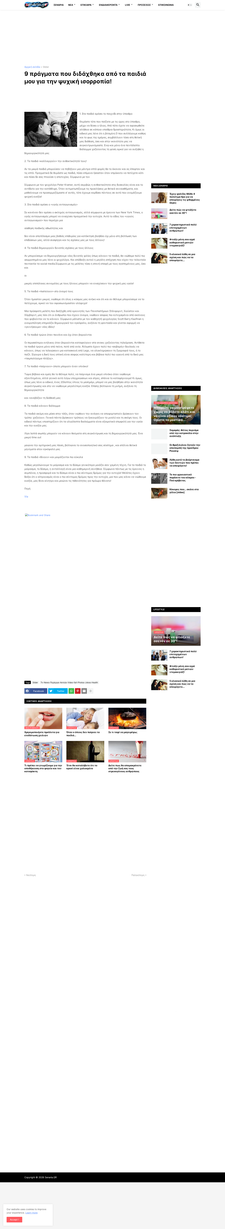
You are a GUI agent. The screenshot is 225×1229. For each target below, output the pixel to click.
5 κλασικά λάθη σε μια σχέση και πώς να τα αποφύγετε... (182, 257)
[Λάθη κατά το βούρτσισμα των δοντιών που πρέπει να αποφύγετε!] (159, 463)
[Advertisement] (112, 38)
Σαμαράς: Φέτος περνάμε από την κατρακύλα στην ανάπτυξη (184, 433)
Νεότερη (31, 875)
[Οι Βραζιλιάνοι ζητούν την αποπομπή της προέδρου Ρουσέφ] (159, 448)
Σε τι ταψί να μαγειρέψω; (122, 732)
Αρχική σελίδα (32, 67)
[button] (190, 5)
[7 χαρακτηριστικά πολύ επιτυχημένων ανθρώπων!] (159, 228)
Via (26, 496)
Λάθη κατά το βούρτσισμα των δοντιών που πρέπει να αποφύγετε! (184, 462)
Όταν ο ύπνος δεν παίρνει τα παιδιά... (83, 734)
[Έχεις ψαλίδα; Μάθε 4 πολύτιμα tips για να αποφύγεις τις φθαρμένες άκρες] (159, 197)
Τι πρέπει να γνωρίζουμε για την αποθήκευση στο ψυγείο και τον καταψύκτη (43, 768)
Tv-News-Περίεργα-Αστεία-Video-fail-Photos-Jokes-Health (69, 682)
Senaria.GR (51, 1177)
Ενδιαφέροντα (108, 4)
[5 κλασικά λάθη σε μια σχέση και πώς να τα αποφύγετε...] (159, 258)
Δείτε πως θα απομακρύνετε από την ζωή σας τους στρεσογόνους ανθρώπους (124, 768)
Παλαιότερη (137, 875)
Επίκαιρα (86, 4)
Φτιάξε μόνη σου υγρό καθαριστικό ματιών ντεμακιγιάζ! (182, 242)
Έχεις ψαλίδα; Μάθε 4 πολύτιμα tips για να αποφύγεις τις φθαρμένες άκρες (184, 198)
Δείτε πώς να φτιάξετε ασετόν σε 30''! (182, 211)
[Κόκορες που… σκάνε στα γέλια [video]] (159, 493)
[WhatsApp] (71, 691)
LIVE (127, 4)
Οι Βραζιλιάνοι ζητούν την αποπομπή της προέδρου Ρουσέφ (184, 447)
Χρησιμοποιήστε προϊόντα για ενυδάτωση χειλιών (41, 734)
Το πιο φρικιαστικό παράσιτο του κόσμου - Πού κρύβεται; (182, 477)
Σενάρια (59, 4)
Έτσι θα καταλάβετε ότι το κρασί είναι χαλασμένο (81, 767)
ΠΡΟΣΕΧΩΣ (144, 4)
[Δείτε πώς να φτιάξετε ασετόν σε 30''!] (159, 213)
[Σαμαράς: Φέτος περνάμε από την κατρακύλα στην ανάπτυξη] (159, 434)
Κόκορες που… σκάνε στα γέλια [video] (184, 491)
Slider (46, 67)
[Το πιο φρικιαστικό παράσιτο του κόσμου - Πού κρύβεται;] (159, 478)
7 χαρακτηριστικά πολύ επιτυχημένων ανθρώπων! (183, 227)
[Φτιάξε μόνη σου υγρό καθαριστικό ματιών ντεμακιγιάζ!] (159, 243)
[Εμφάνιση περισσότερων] (90, 691)
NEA (70, 4)
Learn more (31, 1212)
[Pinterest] (78, 691)
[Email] (84, 691)
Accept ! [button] (14, 1219)
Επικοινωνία (166, 4)
